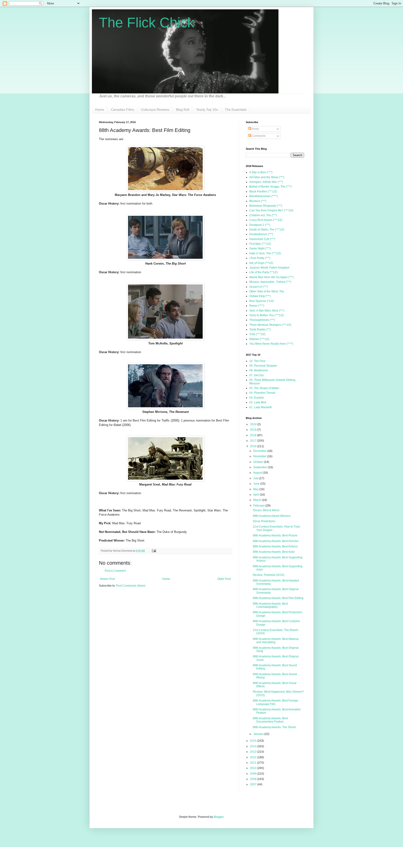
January (258, 734)
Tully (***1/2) (257, 334)
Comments (258, 136)
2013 (253, 751)
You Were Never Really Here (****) (271, 343)
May (256, 489)
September (260, 467)
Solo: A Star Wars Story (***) (266, 310)
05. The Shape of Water (264, 388)
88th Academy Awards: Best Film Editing (278, 598)
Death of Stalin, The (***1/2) (266, 229)
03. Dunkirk (256, 397)
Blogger (218, 817)
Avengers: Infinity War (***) (266, 182)
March (257, 500)
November (260, 456)
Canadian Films (122, 109)
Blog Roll (182, 109)
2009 (253, 773)
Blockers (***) (257, 201)
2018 (253, 435)
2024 (253, 424)
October (258, 462)
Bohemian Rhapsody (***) (265, 205)
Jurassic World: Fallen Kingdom (269, 267)
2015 (253, 740)
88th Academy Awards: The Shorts (274, 727)
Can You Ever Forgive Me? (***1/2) (271, 210)
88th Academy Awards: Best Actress (275, 546)
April (256, 494)
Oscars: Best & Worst (266, 510)
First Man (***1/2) (260, 243)
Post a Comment (115, 570)
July (256, 478)
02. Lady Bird (257, 402)
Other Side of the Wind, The (266, 291)
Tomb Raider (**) (260, 329)
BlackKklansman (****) (263, 196)
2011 (253, 762)
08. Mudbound (258, 370)
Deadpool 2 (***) (259, 225)
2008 (253, 779)
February (259, 505)
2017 (253, 440)
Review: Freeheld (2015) (268, 575)
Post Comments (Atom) (130, 585)
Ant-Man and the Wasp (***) (266, 177)
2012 (253, 757)
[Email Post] (153, 550)
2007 (253, 784)
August (258, 472)
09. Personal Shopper (263, 365)
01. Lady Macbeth (260, 407)
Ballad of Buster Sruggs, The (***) (270, 186)
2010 (253, 768)
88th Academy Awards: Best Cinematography (270, 605)
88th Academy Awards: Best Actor (274, 551)
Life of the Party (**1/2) (263, 272)
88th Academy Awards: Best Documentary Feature (270, 720)
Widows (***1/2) (259, 339)
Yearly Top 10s (207, 109)
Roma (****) (256, 305)
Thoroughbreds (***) (262, 320)
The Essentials (236, 109)
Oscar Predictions (264, 521)
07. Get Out (256, 375)
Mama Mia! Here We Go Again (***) (271, 277)
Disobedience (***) (261, 234)
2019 (253, 429)
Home (99, 109)
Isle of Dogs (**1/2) (261, 263)
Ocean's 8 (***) (258, 286)
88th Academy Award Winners (272, 515)
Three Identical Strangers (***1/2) (270, 324)
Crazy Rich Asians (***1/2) (265, 220)
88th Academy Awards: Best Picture (275, 535)
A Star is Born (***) (260, 172)
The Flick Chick (146, 22)
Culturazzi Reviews (155, 109)
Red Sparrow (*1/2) (261, 301)
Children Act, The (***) (263, 215)
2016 (253, 446)
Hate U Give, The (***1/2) (265, 253)
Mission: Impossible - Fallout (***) (270, 282)
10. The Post (257, 361)
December (260, 451)
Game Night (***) (260, 248)
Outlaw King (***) (260, 296)
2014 (253, 746)
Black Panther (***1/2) (263, 191)
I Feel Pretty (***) (259, 258)
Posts (255, 129)
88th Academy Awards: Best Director (276, 541)
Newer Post (107, 579)
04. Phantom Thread (262, 392)
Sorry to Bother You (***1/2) (266, 315)
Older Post (224, 579)
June (256, 483)
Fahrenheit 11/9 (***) (262, 239)
